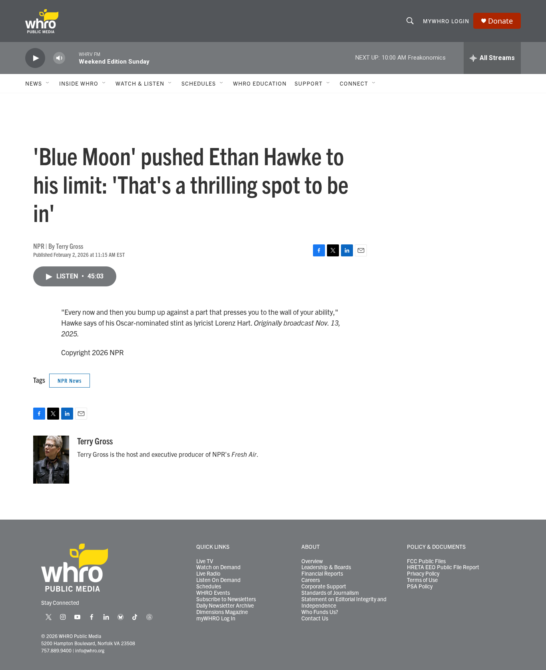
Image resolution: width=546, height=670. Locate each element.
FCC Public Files (426, 561)
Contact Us (314, 618)
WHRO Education (260, 83)
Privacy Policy (423, 573)
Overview (312, 561)
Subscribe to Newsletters (226, 599)
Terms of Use (422, 580)
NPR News (70, 380)
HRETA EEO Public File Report (443, 567)
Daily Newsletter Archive (225, 605)
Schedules (208, 586)
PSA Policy (419, 586)
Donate (500, 21)
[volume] (59, 58)
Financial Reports (322, 573)
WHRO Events (213, 593)
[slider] (72, 58)
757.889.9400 (56, 650)
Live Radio (208, 573)
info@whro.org (89, 650)
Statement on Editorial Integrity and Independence (344, 602)
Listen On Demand (218, 580)
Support (309, 83)
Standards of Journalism (330, 593)
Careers (310, 580)
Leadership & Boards (326, 567)
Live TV (204, 561)
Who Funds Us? (319, 612)
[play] (35, 58)
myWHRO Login (446, 20)
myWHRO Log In (215, 618)
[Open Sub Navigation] (48, 83)
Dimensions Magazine (222, 612)
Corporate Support (323, 586)
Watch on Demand (218, 567)
